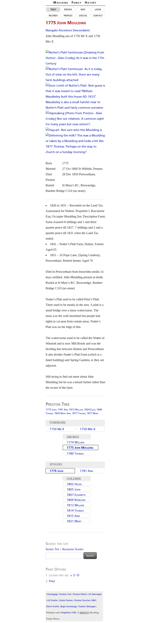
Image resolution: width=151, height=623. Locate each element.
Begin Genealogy (69, 607)
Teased (81, 607)
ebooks (68, 9)
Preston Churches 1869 (85, 601)
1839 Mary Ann (62, 413)
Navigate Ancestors (59, 30)
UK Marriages (95, 594)
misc (83, 9)
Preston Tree (65, 594)
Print (52, 581)
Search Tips (52, 549)
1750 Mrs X (87, 429)
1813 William (76, 409)
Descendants (81, 30)
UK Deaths (52, 601)
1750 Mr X (57, 429)
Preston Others (80, 594)
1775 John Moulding (80, 447)
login (98, 9)
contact (98, 15)
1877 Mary (93, 413)
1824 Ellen (89, 409)
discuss (83, 15)
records (53, 15)
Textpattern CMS (68, 613)
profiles (68, 15)
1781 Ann (63, 409)
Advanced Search (72, 549)
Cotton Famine (66, 601)
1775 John (51, 409)
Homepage (52, 594)
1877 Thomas (79, 413)
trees (53, 9)
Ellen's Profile (52, 607)
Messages (91, 607)
